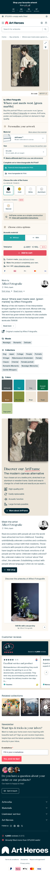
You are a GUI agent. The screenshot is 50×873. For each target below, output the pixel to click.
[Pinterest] (14, 826)
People (29, 354)
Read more (18, 291)
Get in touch (12, 791)
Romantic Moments (11, 366)
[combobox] (22, 29)
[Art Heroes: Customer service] (47, 814)
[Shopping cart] (46, 23)
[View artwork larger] (46, 43)
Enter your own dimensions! (24, 158)
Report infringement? (37, 860)
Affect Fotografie (13, 100)
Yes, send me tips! (12, 759)
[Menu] (3, 23)
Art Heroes (7, 820)
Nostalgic (7, 342)
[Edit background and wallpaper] (46, 47)
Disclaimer (24, 860)
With (37, 238)
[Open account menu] (42, 22)
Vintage (6, 358)
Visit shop (6, 291)
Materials (7, 808)
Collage (20, 354)
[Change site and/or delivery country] (46, 16)
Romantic (17, 342)
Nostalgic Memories (30, 366)
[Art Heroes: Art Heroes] (47, 820)
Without (16, 238)
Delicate (27, 342)
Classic (6, 362)
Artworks (7, 802)
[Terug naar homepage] (14, 22)
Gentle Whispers (10, 370)
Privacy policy (25, 863)
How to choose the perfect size (35, 146)
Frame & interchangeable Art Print (20, 168)
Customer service (11, 814)
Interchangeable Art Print (17, 173)
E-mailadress (7, 748)
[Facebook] (18, 826)
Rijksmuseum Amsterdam (22, 358)
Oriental (15, 362)
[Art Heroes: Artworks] (47, 802)
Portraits (38, 354)
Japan (11, 354)
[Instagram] (11, 826)
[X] (22, 826)
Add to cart (26, 252)
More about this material (37, 132)
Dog (4, 354)
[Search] (45, 29)
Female (39, 358)
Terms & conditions (12, 860)
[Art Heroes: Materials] (47, 808)
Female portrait (27, 362)
